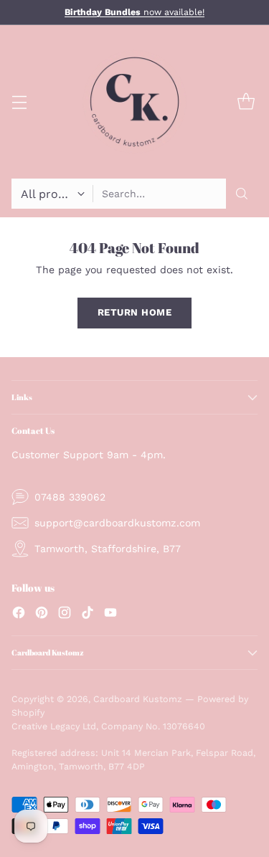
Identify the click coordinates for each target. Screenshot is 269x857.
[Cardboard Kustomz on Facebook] (18, 614)
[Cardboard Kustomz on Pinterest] (41, 614)
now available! (134, 12)
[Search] (242, 194)
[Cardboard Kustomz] (135, 102)
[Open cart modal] (245, 102)
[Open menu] (19, 102)
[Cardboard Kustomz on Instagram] (64, 614)
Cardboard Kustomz (137, 698)
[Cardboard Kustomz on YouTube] (110, 614)
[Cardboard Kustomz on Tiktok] (87, 614)
